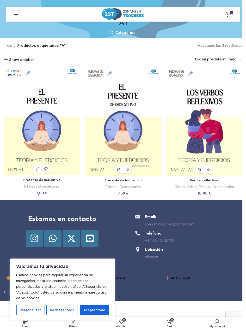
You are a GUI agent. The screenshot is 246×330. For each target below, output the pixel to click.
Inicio (8, 45)
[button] (37, 169)
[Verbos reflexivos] (204, 122)
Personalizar (30, 310)
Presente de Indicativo (123, 180)
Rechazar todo (62, 310)
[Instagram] (34, 238)
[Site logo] (122, 14)
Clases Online (186, 187)
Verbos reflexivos (204, 180)
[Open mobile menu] (16, 14)
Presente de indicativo (41, 180)
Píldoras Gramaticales (42, 186)
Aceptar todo (94, 310)
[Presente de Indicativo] (123, 122)
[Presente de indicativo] (42, 121)
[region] (62, 289)
